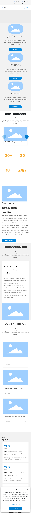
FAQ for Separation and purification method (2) (13, 453)
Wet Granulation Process (12, 360)
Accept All (15, 508)
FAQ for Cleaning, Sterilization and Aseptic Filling (15, 474)
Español (26, 2)
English (18, 2)
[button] (27, 137)
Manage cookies (15, 504)
